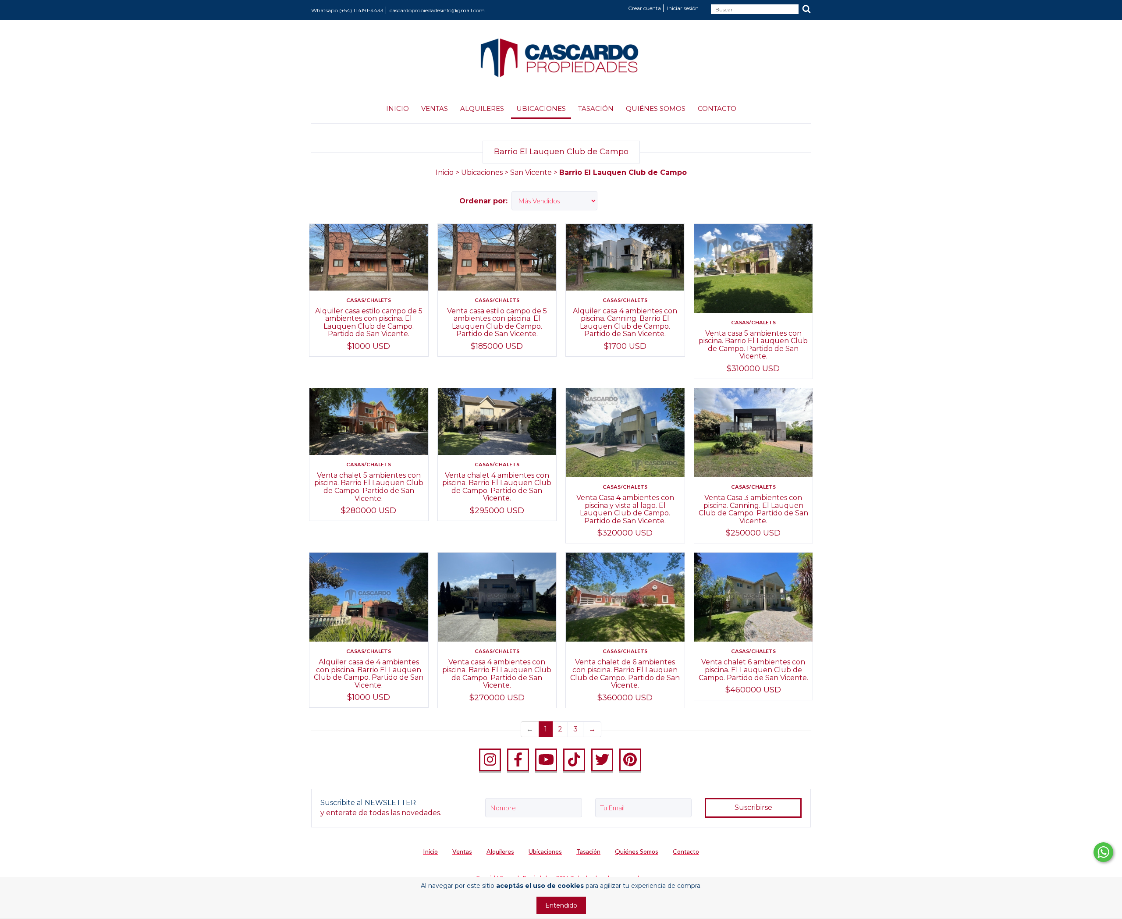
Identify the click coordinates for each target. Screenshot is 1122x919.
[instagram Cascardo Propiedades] (490, 760)
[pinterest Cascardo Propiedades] (630, 760)
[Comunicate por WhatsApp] (1103, 852)
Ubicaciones (541, 108)
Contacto (717, 108)
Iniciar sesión (683, 8)
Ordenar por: (483, 201)
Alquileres (482, 108)
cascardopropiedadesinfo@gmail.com (437, 10)
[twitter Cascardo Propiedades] (602, 760)
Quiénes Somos (655, 108)
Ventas (434, 108)
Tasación (596, 108)
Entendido (561, 905)
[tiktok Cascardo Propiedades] (574, 760)
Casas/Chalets (368, 300)
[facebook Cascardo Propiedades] (518, 760)
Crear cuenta (644, 8)
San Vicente (531, 172)
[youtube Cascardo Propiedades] (546, 760)
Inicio (397, 108)
